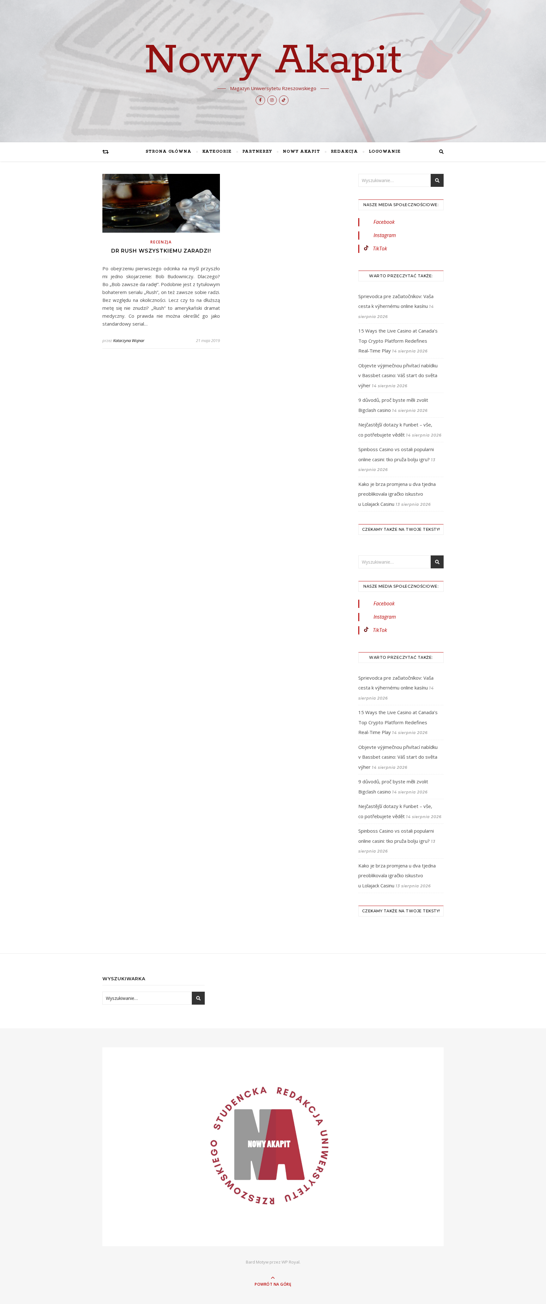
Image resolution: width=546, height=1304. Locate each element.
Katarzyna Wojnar (128, 340)
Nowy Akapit (273, 60)
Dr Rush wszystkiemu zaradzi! (161, 251)
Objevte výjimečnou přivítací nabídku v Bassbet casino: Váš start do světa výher (398, 375)
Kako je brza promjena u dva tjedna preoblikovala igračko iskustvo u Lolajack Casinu (397, 494)
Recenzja (161, 242)
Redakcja (344, 151)
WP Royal (291, 1262)
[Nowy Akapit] (273, 1146)
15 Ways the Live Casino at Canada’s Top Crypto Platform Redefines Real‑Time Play (398, 341)
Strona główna (168, 151)
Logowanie (385, 151)
